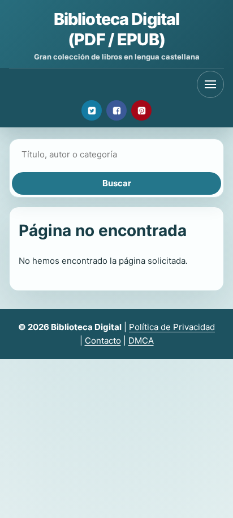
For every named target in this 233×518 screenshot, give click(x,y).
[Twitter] (91, 110)
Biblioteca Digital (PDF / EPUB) (116, 29)
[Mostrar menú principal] (210, 84)
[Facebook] (116, 110)
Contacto (103, 340)
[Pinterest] (141, 110)
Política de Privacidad (172, 327)
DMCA (141, 340)
